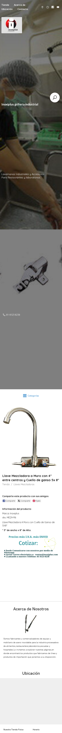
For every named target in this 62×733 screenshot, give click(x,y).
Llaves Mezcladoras (24, 484)
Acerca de (19, 4)
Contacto (22, 9)
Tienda (6, 484)
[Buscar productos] (54, 97)
